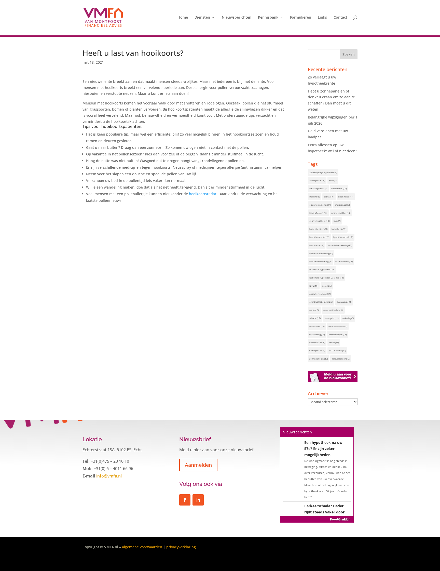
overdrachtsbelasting (321, 301)
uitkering (348, 318)
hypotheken (316, 245)
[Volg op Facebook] (184, 500)
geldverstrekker (340, 212)
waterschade (317, 342)
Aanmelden (198, 464)
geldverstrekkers (319, 220)
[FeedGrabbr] (316, 519)
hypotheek (339, 229)
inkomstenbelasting (321, 253)
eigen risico (345, 196)
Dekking (314, 196)
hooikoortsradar (202, 193)
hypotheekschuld (343, 237)
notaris (327, 285)
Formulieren (300, 18)
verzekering (317, 334)
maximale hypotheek (321, 269)
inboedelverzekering (340, 245)
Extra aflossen (318, 212)
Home (182, 18)
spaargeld (331, 318)
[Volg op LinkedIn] (198, 500)
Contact (340, 18)
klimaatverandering (320, 261)
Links (322, 18)
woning (334, 342)
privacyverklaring (181, 547)
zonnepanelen (318, 358)
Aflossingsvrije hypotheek (323, 172)
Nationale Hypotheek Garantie (326, 277)
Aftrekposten (317, 180)
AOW (332, 180)
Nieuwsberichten (236, 18)
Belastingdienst (318, 188)
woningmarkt (317, 350)
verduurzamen (337, 326)
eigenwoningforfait (320, 204)
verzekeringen (338, 334)
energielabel (342, 204)
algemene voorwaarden (142, 547)
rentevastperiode (333, 310)
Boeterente (339, 188)
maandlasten (344, 261)
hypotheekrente (319, 237)
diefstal (329, 196)
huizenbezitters (318, 229)
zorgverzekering (341, 358)
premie (314, 310)
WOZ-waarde (337, 350)
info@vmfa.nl (108, 476)
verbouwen (316, 326)
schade (315, 318)
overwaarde (344, 301)
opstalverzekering (320, 294)
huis (337, 220)
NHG (313, 285)
